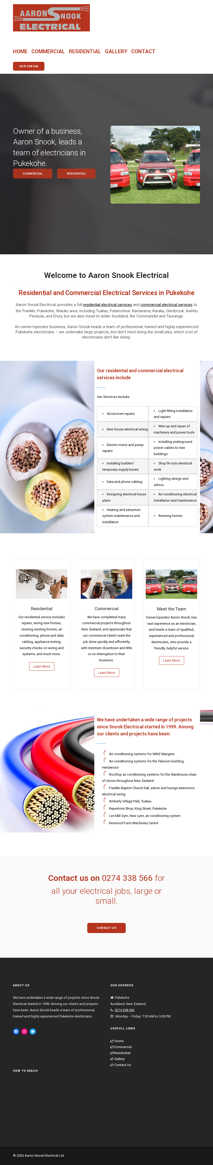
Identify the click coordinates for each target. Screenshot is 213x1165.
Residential (85, 51)
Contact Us (122, 1065)
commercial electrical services (166, 304)
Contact (143, 51)
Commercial (48, 51)
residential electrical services (107, 304)
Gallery (116, 51)
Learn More (41, 666)
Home (20, 51)
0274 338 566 (127, 878)
